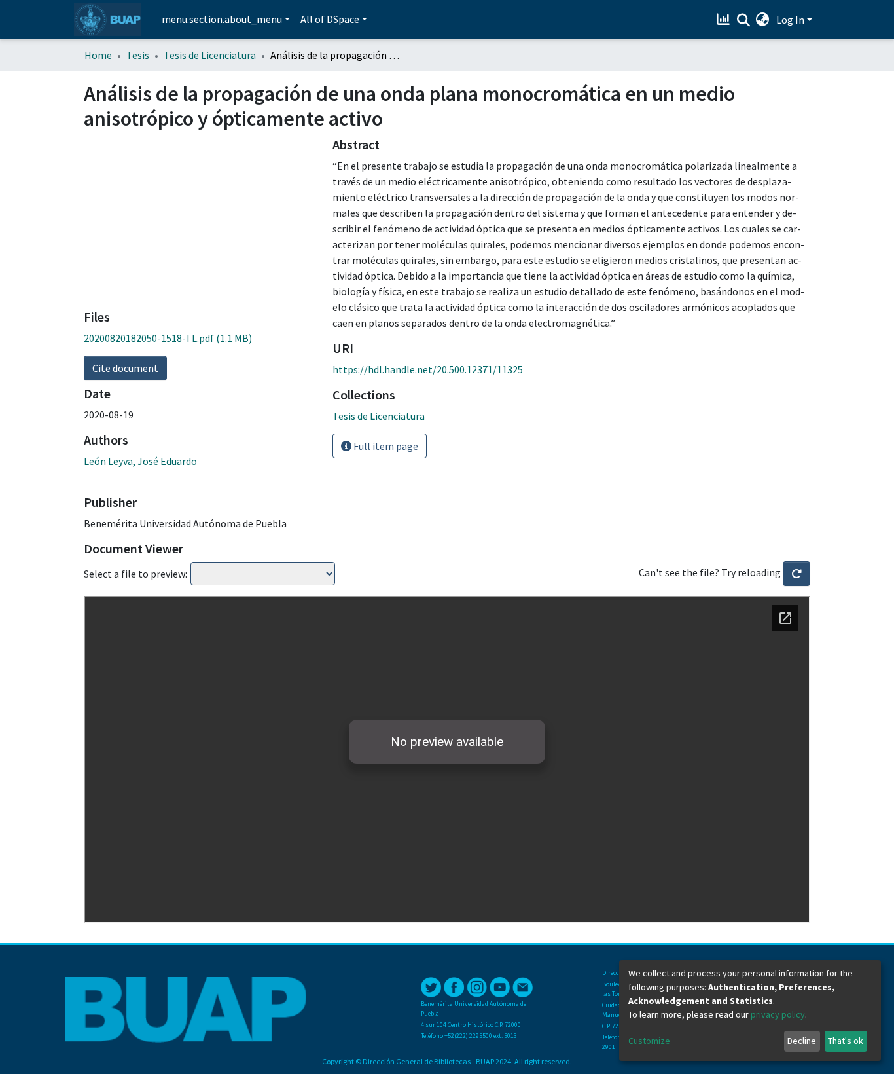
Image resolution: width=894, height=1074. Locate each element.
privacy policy (778, 1014)
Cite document (125, 368)
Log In (790, 19)
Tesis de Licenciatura (210, 55)
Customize (649, 1040)
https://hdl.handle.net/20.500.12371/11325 (427, 369)
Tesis (137, 55)
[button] (763, 20)
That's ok (845, 1040)
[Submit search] (743, 20)
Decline (801, 1040)
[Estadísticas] (724, 20)
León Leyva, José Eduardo (140, 461)
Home (98, 55)
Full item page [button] (384, 446)
